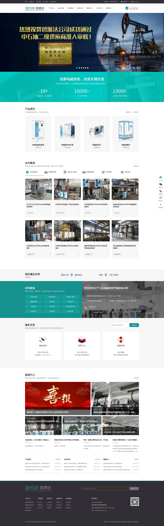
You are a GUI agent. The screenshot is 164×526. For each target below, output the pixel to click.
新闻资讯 (129, 521)
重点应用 (45, 1)
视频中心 (31, 1)
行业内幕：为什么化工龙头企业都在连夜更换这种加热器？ (126, 432)
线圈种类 (121, 346)
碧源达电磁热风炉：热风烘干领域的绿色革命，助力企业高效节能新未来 (91, 421)
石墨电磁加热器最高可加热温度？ (34, 470)
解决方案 (61, 8)
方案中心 (68, 505)
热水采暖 (52, 311)
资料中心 (82, 346)
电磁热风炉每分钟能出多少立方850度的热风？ (37, 466)
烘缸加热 (33, 306)
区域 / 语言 (136, 1)
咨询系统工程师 (97, 312)
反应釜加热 (33, 297)
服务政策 (43, 346)
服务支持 (80, 8)
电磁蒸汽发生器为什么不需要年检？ (74, 470)
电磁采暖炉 (28, 510)
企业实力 (39, 502)
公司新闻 (49, 502)
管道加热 (52, 301)
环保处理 (70, 301)
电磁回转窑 (52, 297)
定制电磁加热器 (29, 502)
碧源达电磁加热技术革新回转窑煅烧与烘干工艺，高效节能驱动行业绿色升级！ (123, 412)
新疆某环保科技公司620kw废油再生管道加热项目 (116, 470)
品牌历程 (39, 505)
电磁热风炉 (28, 507)
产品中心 (51, 8)
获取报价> (136, 112)
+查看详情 (28, 277)
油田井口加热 (71, 297)
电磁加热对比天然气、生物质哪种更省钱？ (76, 466)
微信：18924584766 (111, 1)
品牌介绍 (105, 521)
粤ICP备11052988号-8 (50, 521)
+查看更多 (128, 112)
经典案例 (38, 1)
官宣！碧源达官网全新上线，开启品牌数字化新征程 (101, 440)
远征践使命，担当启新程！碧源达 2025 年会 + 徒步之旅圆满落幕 (47, 440)
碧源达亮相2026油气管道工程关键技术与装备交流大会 (72, 440)
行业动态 (49, 505)
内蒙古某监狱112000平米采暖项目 (112, 466)
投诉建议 (68, 507)
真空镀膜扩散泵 (70, 306)
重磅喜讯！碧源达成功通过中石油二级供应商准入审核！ (48, 412)
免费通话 (125, 1)
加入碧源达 (53, 1)
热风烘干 (33, 311)
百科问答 (58, 505)
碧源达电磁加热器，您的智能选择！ (113, 463)
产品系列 (111, 521)
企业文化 (39, 507)
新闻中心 (89, 8)
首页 (26, 1)
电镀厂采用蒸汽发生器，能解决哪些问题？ (76, 463)
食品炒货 (52, 306)
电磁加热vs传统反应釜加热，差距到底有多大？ (38, 463)
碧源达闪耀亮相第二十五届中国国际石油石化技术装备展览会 (133, 440)
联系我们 (108, 8)
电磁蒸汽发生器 (29, 505)
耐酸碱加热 (33, 301)
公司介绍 (99, 8)
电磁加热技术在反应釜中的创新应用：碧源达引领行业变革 (49, 421)
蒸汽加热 (70, 311)
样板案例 (58, 507)
